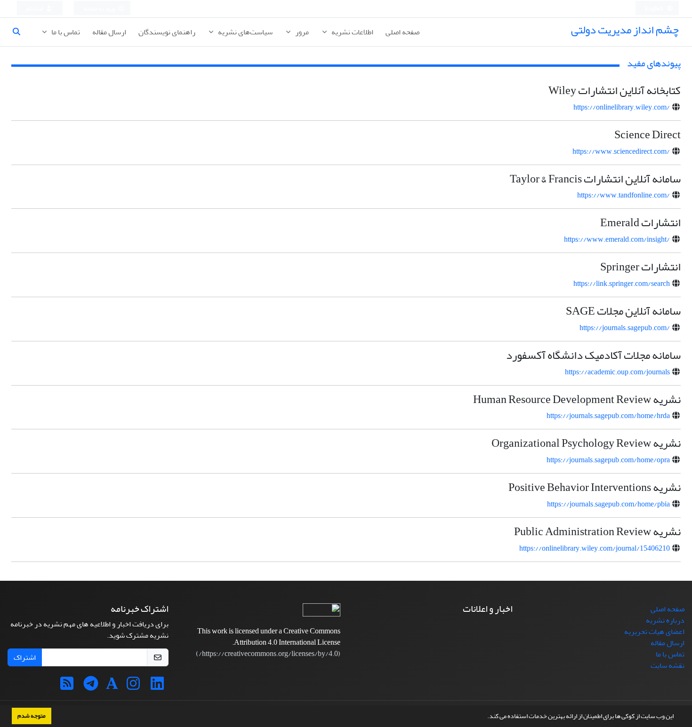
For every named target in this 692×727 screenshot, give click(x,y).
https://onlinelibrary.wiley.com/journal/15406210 (594, 548)
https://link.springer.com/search (621, 284)
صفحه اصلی (402, 32)
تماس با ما (65, 32)
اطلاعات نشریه (351, 32)
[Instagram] (133, 687)
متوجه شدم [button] (31, 715)
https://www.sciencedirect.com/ (621, 151)
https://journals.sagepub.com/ (624, 328)
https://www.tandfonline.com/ (623, 195)
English (654, 8)
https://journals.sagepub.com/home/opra (608, 460)
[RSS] (67, 687)
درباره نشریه (665, 620)
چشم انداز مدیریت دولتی (625, 30)
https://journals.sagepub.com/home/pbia (608, 504)
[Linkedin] (157, 687)
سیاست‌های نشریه (245, 32)
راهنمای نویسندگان (166, 32)
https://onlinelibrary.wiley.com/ (621, 107)
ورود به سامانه (99, 8)
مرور (301, 32)
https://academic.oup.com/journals (617, 372)
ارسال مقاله (109, 32)
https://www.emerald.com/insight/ (617, 239)
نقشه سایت (667, 665)
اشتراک (25, 657)
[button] (484, 717)
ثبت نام (35, 8)
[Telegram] (91, 687)
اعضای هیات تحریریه (654, 631)
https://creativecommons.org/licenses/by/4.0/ (268, 654)
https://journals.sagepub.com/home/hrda (608, 416)
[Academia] (112, 687)
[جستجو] (20, 32)
